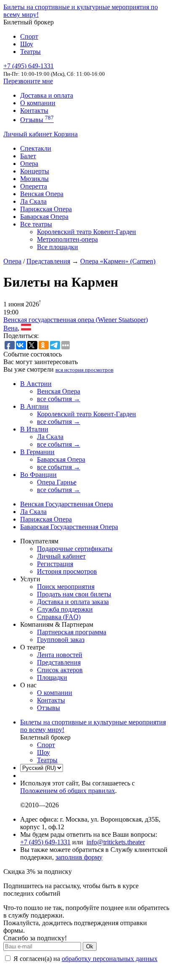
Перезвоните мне (28, 81)
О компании (37, 102)
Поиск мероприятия (65, 586)
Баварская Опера (44, 216)
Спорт (29, 36)
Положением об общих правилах (67, 790)
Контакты (34, 110)
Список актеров (60, 669)
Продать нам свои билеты (74, 594)
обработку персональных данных (109, 958)
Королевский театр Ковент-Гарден (86, 231)
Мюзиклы (34, 178)
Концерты (34, 171)
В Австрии (36, 383)
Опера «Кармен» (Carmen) (117, 261)
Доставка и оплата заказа (73, 601)
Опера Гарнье (56, 482)
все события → (58, 398)
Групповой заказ (60, 639)
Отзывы (37, 119)
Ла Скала (33, 201)
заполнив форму (78, 857)
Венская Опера (41, 193)
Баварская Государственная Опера (69, 526)
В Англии (34, 406)
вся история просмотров (84, 370)
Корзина (66, 134)
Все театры (36, 224)
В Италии (34, 429)
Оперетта (33, 186)
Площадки (52, 677)
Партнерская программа (71, 632)
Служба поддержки (65, 609)
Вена (10, 328)
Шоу (26, 44)
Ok (89, 946)
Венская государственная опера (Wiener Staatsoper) (75, 319)
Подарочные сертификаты (75, 548)
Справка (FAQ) (59, 616)
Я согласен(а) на (84, 958)
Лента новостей (59, 654)
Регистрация (55, 563)
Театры (30, 51)
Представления (48, 261)
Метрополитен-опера (67, 239)
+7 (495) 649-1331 (45, 842)
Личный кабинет (28, 134)
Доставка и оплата (46, 95)
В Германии (37, 451)
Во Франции (38, 474)
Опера (29, 163)
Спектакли (35, 148)
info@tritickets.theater (115, 842)
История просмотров (67, 571)
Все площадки (57, 246)
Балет (28, 156)
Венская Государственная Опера (66, 504)
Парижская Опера (46, 209)
